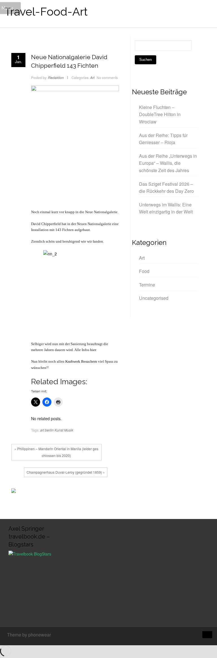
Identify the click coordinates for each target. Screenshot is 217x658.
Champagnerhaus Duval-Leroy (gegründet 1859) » (66, 472)
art (42, 430)
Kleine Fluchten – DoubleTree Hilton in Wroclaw (160, 114)
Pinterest (71, 492)
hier (93, 350)
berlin (49, 430)
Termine (147, 284)
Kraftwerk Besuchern (81, 361)
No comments (107, 77)
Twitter (54, 492)
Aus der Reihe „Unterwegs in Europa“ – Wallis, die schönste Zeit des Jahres (168, 163)
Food (144, 271)
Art (92, 77)
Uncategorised (153, 298)
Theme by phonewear (29, 634)
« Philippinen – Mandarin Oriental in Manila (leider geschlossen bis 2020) (56, 452)
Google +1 (63, 492)
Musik (68, 430)
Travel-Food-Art (46, 11)
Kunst (59, 430)
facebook (46, 492)
